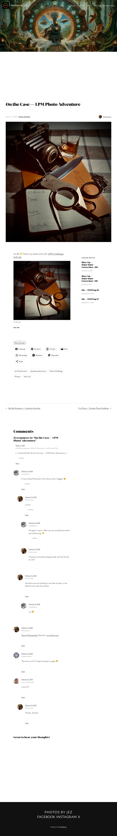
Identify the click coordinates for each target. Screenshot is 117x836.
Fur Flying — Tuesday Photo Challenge (93, 408)
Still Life (27, 376)
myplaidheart (25, 474)
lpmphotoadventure (38, 371)
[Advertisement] (58, 76)
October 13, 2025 (87, 270)
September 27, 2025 (88, 302)
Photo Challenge (56, 371)
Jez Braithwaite (21, 371)
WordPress (63, 827)
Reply (17, 463)
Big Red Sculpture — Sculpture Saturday (24, 408)
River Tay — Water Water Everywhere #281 (90, 278)
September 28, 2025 (88, 293)
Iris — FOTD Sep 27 (90, 299)
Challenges (24, 117)
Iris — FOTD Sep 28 (90, 290)
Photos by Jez (19, 5)
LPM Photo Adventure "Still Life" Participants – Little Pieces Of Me (37, 448)
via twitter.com (53, 635)
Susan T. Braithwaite (27, 682)
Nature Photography (29, 635)
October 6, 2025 (87, 284)
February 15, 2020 (27, 471)
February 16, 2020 (34, 523)
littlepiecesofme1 (26, 656)
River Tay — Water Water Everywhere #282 (90, 264)
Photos (17, 376)
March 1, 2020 (20, 445)
